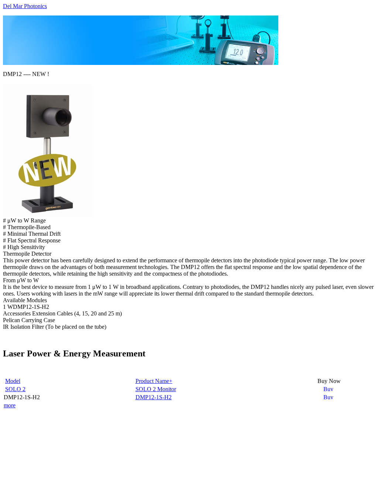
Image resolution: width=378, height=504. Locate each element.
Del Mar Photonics (25, 6)
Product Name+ (153, 381)
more (10, 405)
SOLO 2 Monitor (155, 389)
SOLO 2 (15, 389)
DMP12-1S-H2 (153, 397)
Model (12, 381)
